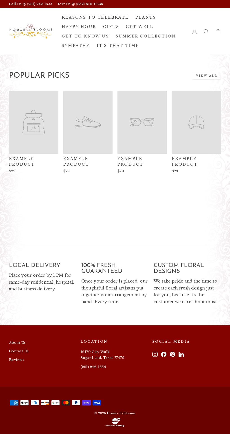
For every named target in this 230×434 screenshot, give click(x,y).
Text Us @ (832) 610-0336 (80, 4)
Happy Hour (79, 26)
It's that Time (118, 45)
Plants (145, 17)
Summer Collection (146, 36)
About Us (17, 342)
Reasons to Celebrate (95, 17)
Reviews (16, 359)
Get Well (140, 26)
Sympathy (76, 45)
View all (207, 75)
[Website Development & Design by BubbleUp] (115, 422)
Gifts (111, 26)
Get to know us (85, 36)
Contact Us (19, 351)
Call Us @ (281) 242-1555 (31, 4)
